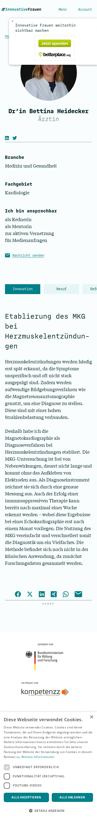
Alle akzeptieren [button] (26, 797)
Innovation (23, 289)
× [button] (91, 717)
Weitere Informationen (37, 757)
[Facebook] (18, 595)
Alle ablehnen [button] (72, 797)
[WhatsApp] (66, 595)
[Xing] (54, 595)
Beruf (61, 289)
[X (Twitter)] (15, 138)
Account (85, 9)
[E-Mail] (78, 595)
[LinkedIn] (8, 138)
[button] (48, 810)
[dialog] (48, 766)
